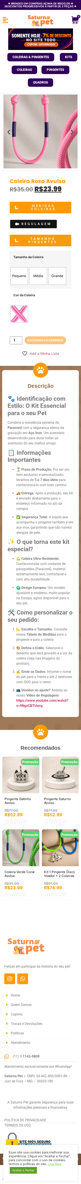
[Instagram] (9, 978)
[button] (9, 132)
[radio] (19, 276)
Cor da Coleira (24, 295)
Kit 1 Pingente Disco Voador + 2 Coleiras (59, 874)
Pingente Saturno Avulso (57, 801)
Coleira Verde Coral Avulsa (20, 874)
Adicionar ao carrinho (45, 340)
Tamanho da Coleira (28, 257)
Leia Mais (55, 1164)
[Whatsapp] (22, 978)
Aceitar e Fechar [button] (23, 1170)
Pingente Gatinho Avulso (18, 801)
